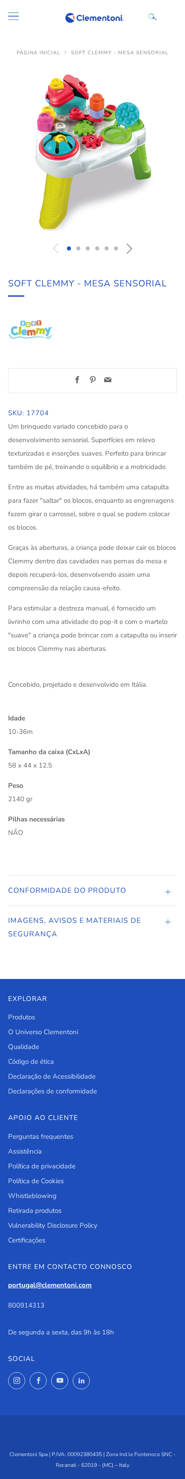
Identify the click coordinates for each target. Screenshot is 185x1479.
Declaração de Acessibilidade (52, 1076)
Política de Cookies (36, 1180)
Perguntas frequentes (40, 1136)
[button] (69, 248)
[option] (92, 151)
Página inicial (38, 52)
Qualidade (23, 1046)
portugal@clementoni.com (50, 1285)
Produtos (21, 1017)
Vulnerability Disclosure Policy (52, 1225)
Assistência (25, 1151)
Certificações (26, 1240)
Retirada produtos (35, 1210)
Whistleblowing (32, 1195)
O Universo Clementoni (43, 1031)
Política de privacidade (41, 1166)
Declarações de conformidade (52, 1091)
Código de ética (31, 1061)
